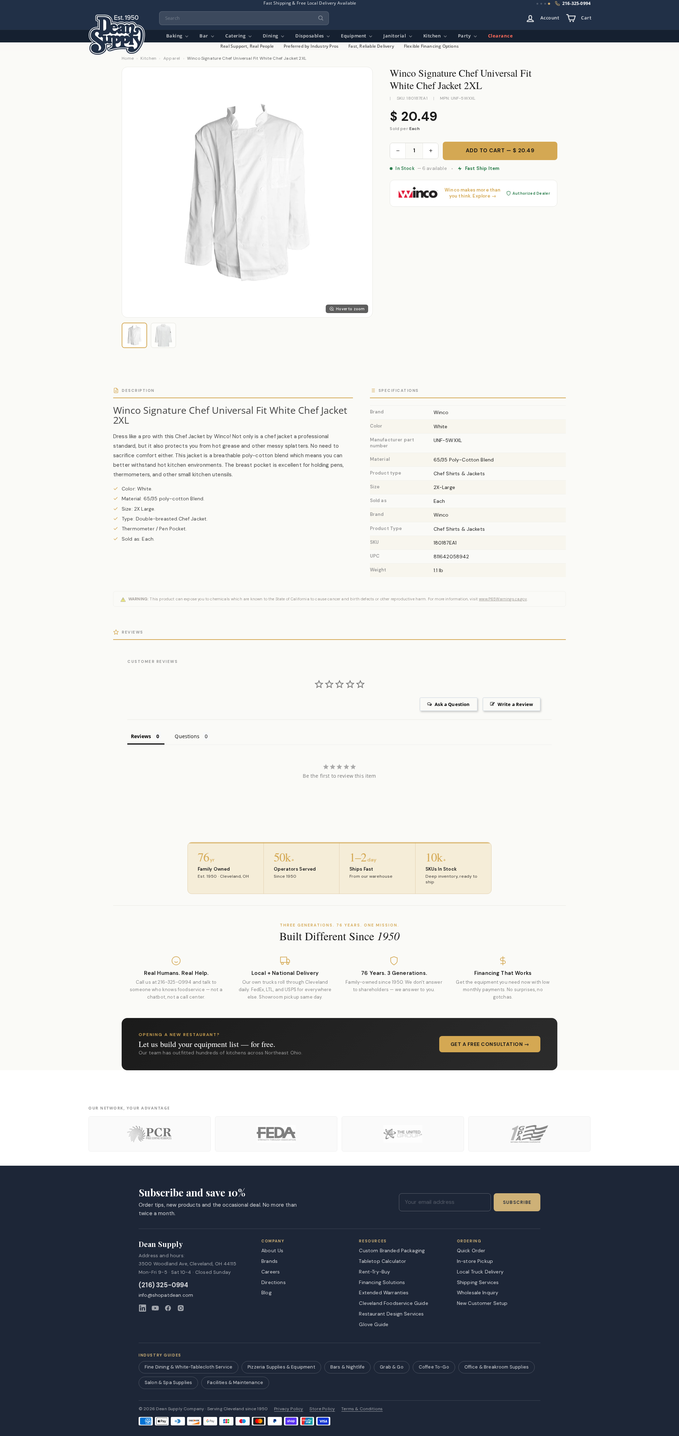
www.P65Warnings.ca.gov (503, 598)
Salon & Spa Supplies (168, 1382)
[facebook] (168, 1308)
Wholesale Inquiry (478, 1292)
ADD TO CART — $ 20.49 (500, 150)
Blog (266, 1292)
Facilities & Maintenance (235, 1382)
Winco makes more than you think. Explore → (472, 193)
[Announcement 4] (549, 4)
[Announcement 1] (537, 4)
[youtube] (155, 1308)
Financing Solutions (382, 1282)
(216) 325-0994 (163, 1285)
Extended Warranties (383, 1292)
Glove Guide (373, 1324)
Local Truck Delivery (480, 1272)
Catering (236, 36)
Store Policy (322, 1409)
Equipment (354, 36)
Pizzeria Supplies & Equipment (281, 1367)
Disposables (310, 36)
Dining (271, 36)
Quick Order (471, 1250)
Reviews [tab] (141, 736)
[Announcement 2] (541, 4)
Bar (204, 36)
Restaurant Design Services (391, 1314)
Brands (269, 1261)
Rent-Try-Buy (374, 1272)
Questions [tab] (187, 736)
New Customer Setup (482, 1303)
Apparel (171, 58)
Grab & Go (391, 1367)
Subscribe (517, 1202)
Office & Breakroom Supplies (496, 1367)
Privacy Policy (288, 1409)
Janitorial (395, 36)
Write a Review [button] (515, 704)
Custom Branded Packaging (392, 1250)
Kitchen (432, 36)
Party (465, 36)
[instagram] (181, 1308)
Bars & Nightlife (347, 1367)
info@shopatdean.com (166, 1295)
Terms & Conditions (362, 1409)
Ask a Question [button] (452, 704)
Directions (273, 1282)
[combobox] (244, 18)
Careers (270, 1272)
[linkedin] (142, 1308)
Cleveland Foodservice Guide (393, 1303)
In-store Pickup (475, 1261)
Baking (175, 36)
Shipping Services (478, 1282)
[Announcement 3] (545, 4)
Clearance (500, 36)
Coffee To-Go (434, 1367)
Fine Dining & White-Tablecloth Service (188, 1367)
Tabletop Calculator (382, 1261)
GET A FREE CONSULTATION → (490, 1044)
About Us (272, 1250)
